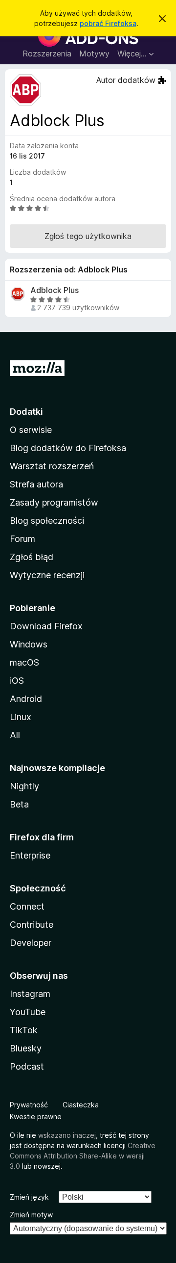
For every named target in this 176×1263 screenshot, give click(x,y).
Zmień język (29, 1197)
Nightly (24, 786)
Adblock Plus (54, 290)
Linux (20, 717)
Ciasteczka (81, 1105)
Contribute (31, 924)
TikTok (24, 1030)
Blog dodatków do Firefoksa (68, 448)
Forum (22, 539)
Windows (28, 644)
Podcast (27, 1066)
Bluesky (26, 1048)
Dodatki (26, 411)
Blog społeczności (47, 520)
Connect (27, 906)
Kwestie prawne (36, 1116)
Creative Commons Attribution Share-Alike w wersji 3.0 (82, 1155)
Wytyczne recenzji (47, 575)
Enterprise (30, 855)
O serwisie (31, 430)
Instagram (30, 994)
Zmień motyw (31, 1214)
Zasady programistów (54, 502)
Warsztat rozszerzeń (52, 466)
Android (26, 699)
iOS (17, 680)
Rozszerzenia (46, 53)
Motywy (94, 53)
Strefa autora (36, 484)
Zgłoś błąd (31, 557)
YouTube (27, 1012)
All (15, 735)
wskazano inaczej (67, 1135)
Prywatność (29, 1105)
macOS (24, 662)
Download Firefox (46, 626)
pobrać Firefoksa (108, 23)
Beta (19, 804)
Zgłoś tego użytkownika (88, 236)
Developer (30, 943)
